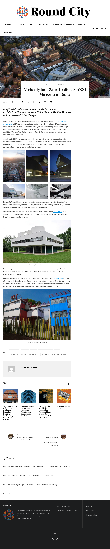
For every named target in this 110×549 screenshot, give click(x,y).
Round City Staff (29, 367)
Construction (42, 25)
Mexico (24, 354)
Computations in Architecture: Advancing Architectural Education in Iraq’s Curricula (27, 411)
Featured (25, 350)
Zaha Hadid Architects (59, 354)
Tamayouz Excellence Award (67, 511)
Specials (81, 25)
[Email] (33, 102)
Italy (57, 350)
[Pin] (22, 102)
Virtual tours (34, 354)
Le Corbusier (14, 354)
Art (30, 25)
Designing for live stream (64, 407)
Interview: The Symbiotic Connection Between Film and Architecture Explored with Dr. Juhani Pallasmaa (46, 412)
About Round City (63, 506)
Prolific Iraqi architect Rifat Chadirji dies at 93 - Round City (32, 475)
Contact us (88, 506)
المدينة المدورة (8, 32)
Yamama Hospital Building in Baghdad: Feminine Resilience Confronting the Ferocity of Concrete (10, 413)
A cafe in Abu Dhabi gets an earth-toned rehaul (25, 437)
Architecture (9, 25)
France (34, 350)
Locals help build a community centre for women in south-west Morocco (50, 440)
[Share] (12, 102)
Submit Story (89, 511)
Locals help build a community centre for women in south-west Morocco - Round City (41, 466)
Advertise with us (91, 515)
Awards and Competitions (63, 25)
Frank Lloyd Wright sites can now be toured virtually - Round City (34, 485)
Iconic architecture (46, 350)
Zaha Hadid (45, 354)
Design (22, 25)
